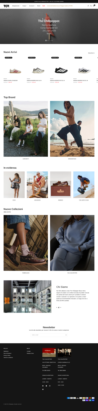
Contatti (28, 351)
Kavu (14, 200)
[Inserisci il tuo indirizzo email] (65, 335)
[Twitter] (47, 385)
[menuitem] (16, 5)
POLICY (6, 348)
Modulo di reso (30, 353)
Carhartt (26, 158)
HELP (28, 348)
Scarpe (24, 5)
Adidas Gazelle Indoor (11, 80)
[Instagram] (50, 385)
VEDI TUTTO (7, 212)
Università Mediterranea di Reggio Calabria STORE (60, 5)
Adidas (5, 78)
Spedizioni (6, 351)
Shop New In (91, 53)
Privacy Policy (7, 355)
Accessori (31, 5)
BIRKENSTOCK (72, 158)
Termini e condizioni (8, 357)
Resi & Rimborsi (7, 353)
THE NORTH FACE (84, 200)
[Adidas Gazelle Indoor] (14, 66)
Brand (38, 5)
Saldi (43, 5)
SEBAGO (60, 200)
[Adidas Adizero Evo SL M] (60, 66)
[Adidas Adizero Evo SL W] (37, 66)
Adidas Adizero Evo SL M (57, 80)
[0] (93, 6)
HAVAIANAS (37, 200)
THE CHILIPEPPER (72, 272)
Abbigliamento (15, 5)
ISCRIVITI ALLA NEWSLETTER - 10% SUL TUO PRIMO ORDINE (49, 1)
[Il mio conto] (88, 6)
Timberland (25, 272)
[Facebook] (43, 385)
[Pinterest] (43, 389)
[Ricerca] (91, 6)
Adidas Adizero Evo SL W (34, 80)
